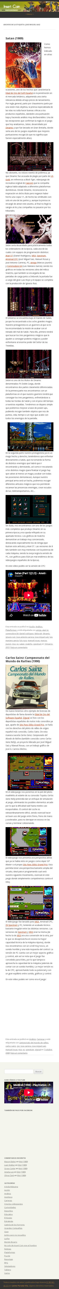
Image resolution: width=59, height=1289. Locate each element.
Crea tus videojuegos (13, 1204)
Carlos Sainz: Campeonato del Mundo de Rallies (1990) (28, 659)
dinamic (46, 633)
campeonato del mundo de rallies (33, 1042)
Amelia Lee (9, 1172)
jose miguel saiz (42, 637)
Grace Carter (9, 1168)
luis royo (23, 640)
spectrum (37, 644)
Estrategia (8, 1221)
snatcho (28, 644)
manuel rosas (34, 640)
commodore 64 (12, 633)
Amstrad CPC (12, 259)
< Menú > (29, 14)
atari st (45, 630)
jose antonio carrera (25, 637)
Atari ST (9, 255)
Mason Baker (10, 1161)
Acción (32, 626)
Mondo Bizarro (10, 1242)
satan (21, 644)
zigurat (38, 1049)
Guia (6, 1231)
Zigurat (26, 717)
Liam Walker (9, 1165)
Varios (7, 1273)
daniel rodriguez (26, 633)
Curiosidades (10, 1207)
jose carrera (26, 1046)
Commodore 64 (14, 266)
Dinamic (9, 127)
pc (18, 644)
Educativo (8, 1214)
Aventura (8, 1197)
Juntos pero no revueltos (15, 1235)
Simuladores (9, 1266)
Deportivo (8, 1211)
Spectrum (41, 255)
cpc (18, 1046)
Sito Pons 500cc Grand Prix (32, 724)
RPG (6, 1262)
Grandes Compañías (13, 1228)
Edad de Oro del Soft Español (19, 93)
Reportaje (8, 1259)
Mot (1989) (23, 1161)
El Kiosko (8, 1217)
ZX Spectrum (11, 925)
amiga (38, 630)
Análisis (39, 626)
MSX (34, 255)
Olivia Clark (9, 1175)
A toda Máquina (11, 1186)
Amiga (33, 262)
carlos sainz (11, 1046)
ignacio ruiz (10, 637)
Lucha (6, 1238)
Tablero (7, 1269)
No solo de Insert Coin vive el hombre (20, 1245)
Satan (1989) (14, 38)
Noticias (7, 1249)
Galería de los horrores (14, 1224)
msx (14, 644)
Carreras (41, 1039)
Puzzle (7, 1256)
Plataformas (11, 630)
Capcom (29, 183)
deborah (38, 633)
